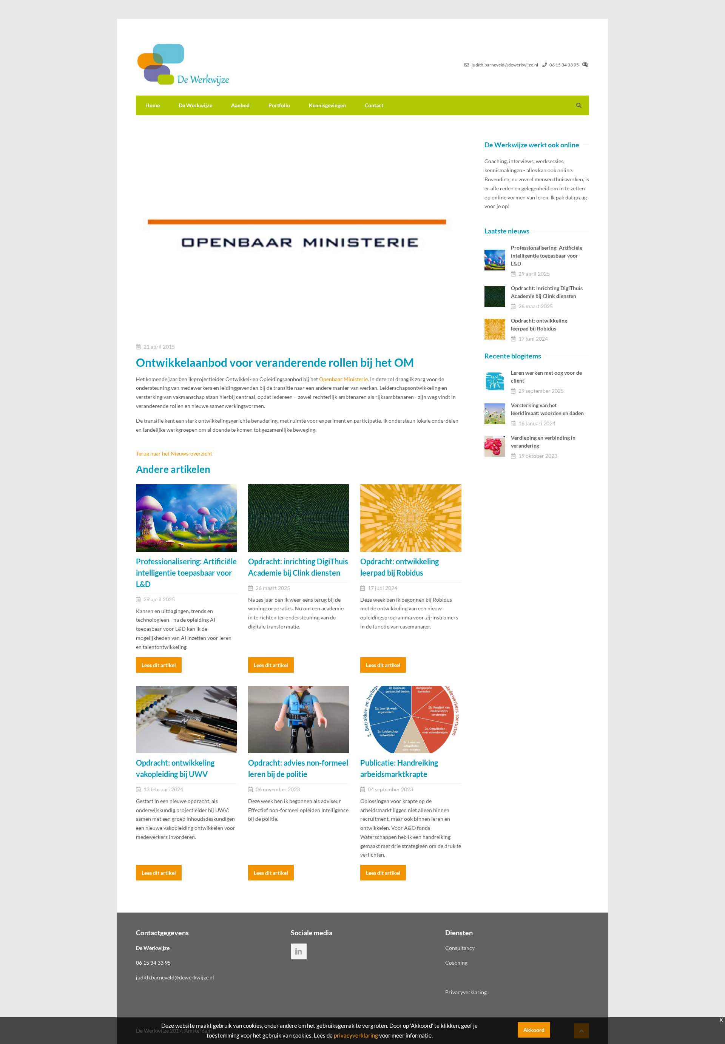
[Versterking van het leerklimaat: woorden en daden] (494, 413)
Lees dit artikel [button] (159, 665)
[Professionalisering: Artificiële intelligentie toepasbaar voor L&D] (186, 517)
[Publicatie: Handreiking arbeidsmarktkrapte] (410, 719)
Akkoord (534, 1030)
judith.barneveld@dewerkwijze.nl (175, 977)
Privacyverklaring (466, 992)
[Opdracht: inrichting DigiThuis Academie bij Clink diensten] (298, 517)
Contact (374, 105)
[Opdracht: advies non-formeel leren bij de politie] (298, 719)
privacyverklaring (356, 1035)
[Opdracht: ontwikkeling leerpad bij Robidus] (410, 517)
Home (152, 105)
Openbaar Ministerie (343, 379)
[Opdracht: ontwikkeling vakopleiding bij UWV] (186, 719)
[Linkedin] (299, 951)
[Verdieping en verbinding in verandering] (494, 446)
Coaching (456, 962)
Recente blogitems (512, 356)
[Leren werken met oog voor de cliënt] (494, 381)
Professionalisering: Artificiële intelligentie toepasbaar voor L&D (546, 255)
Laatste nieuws (506, 231)
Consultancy (460, 948)
